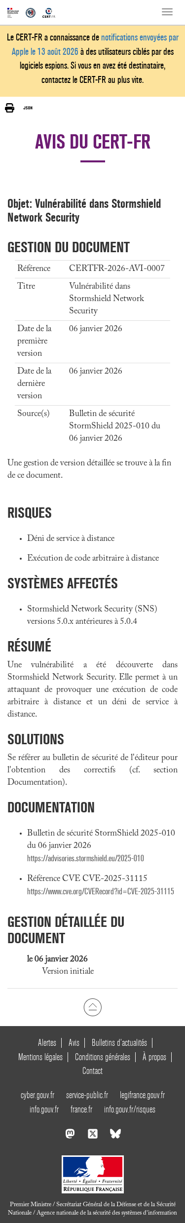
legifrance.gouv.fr (142, 1095)
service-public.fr (87, 1095)
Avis (74, 1042)
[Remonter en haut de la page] (92, 1007)
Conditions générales (102, 1057)
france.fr (81, 1109)
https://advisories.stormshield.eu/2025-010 (85, 858)
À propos (154, 1057)
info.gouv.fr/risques (129, 1109)
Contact (92, 1070)
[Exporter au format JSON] (28, 107)
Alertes (47, 1042)
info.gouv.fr (44, 1109)
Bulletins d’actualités (119, 1042)
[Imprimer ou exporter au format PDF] (9, 108)
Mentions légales (40, 1057)
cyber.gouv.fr (37, 1095)
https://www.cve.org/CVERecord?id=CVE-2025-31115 (100, 891)
